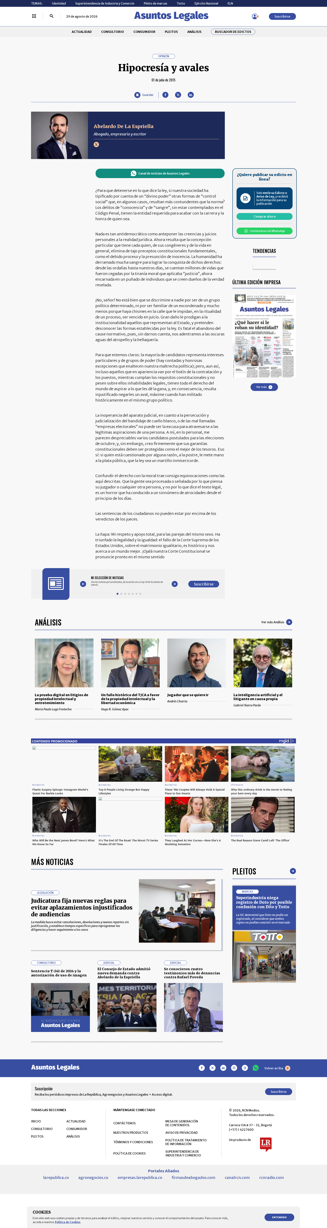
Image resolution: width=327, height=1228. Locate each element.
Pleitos (244, 871)
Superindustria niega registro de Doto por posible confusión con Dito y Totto (264, 902)
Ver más (261, 387)
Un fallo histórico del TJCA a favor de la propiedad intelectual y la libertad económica (130, 699)
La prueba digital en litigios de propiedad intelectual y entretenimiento (61, 699)
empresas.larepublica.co (140, 1177)
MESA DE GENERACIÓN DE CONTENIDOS (181, 1123)
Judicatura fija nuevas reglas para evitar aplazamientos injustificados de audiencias (81, 907)
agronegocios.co (93, 1177)
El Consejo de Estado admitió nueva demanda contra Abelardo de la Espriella (123, 973)
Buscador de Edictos (233, 32)
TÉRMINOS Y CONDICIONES (133, 1142)
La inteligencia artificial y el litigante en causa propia (258, 697)
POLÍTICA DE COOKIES (129, 1153)
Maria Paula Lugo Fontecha (53, 709)
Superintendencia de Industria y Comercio (104, 3)
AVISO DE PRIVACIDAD (181, 1133)
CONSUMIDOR (144, 32)
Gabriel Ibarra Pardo (247, 705)
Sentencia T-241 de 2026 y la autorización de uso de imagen (59, 973)
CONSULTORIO (112, 32)
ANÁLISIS (194, 32)
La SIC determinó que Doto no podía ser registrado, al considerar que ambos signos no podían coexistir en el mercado (263, 918)
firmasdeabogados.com (193, 1177)
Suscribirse (282, 16)
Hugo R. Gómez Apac (115, 709)
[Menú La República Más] (34, 16)
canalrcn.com (237, 1177)
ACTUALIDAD (82, 32)
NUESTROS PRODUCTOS (130, 1133)
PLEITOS (171, 32)
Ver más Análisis (272, 622)
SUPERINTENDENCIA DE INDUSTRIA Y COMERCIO (183, 1153)
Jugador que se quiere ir (188, 695)
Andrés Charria (177, 701)
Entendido (279, 1217)
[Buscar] (52, 16)
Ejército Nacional (206, 3)
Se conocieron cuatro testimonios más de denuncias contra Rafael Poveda (192, 973)
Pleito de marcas (155, 3)
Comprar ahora (265, 216)
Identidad (59, 3)
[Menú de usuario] (254, 16)
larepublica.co (56, 1177)
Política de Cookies (67, 1222)
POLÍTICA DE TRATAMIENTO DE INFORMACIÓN (186, 1142)
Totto (181, 3)
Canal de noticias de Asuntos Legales (164, 173)
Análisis (48, 622)
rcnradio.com (271, 1177)
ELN (230, 3)
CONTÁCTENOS (124, 1123)
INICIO (36, 1121)
